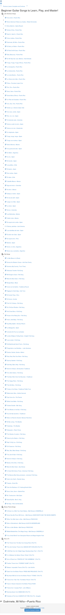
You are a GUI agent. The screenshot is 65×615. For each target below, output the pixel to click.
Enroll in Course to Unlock (32, 610)
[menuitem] (1, 4)
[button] (1, 1)
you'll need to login (39, 608)
